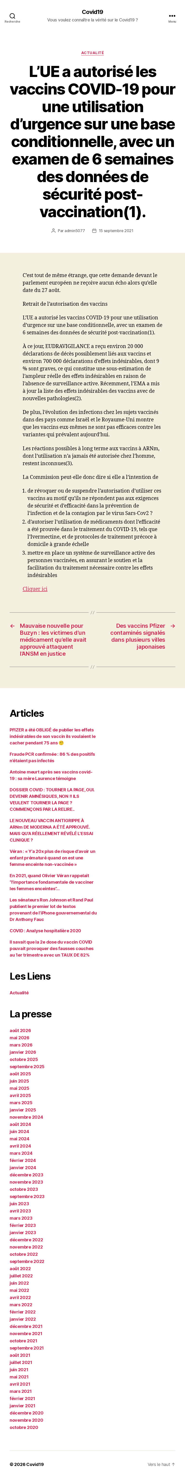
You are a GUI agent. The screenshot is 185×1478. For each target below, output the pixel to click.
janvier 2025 (23, 1109)
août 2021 (20, 1355)
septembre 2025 (27, 1066)
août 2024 (20, 1124)
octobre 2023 (24, 1189)
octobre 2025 (24, 1059)
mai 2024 (19, 1138)
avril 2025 (20, 1095)
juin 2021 (19, 1369)
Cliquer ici (35, 589)
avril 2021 (20, 1384)
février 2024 (23, 1160)
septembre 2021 (27, 1348)
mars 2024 (21, 1153)
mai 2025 (19, 1088)
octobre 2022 (24, 1254)
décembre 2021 (26, 1326)
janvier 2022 (23, 1319)
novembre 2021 (26, 1333)
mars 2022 (21, 1304)
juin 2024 (19, 1131)
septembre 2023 (27, 1196)
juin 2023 (19, 1203)
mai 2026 (19, 1037)
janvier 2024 (23, 1167)
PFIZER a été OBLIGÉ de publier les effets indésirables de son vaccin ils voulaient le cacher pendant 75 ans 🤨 (52, 736)
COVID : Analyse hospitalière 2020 (45, 930)
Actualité (92, 53)
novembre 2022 (26, 1247)
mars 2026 (21, 1044)
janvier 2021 (22, 1405)
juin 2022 (19, 1283)
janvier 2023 (23, 1232)
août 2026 (20, 1030)
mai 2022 (19, 1290)
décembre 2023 (26, 1174)
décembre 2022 (26, 1239)
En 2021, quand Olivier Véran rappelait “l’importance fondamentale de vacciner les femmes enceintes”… (52, 882)
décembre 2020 (27, 1412)
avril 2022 (20, 1297)
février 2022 (23, 1311)
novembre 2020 (26, 1420)
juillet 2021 (21, 1362)
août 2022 (20, 1268)
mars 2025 (21, 1102)
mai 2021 (19, 1376)
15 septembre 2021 (116, 230)
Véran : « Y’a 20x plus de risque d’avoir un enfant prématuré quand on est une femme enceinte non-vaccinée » (52, 858)
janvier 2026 (23, 1052)
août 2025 (20, 1073)
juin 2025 (19, 1081)
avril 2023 (20, 1210)
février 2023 (23, 1225)
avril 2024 (20, 1145)
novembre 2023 (26, 1182)
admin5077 (75, 230)
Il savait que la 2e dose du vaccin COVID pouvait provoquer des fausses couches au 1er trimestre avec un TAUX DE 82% (51, 948)
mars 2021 (21, 1391)
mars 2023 (21, 1218)
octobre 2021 (23, 1340)
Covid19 (92, 12)
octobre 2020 (24, 1427)
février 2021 (22, 1398)
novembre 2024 (26, 1117)
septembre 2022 (27, 1261)
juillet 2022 (21, 1275)
